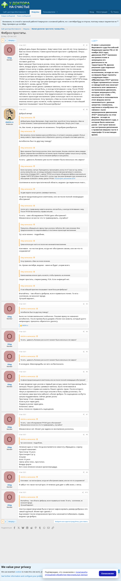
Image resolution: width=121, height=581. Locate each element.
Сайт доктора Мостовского (14, 12)
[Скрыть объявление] (118, 21)
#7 (87, 414)
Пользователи (49, 12)
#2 (87, 109)
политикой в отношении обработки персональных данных (66, 573)
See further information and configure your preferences (24, 576)
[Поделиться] (83, 45)
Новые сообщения (8, 16)
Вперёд (11, 40)
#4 (87, 332)
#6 (87, 372)
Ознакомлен (107, 573)
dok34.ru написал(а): (28, 309)
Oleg (4, 36)
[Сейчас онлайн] (9, 119)
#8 (87, 435)
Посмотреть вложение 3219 (65, 178)
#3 (87, 304)
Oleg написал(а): (26, 117)
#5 (87, 352)
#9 (87, 472)
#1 (87, 45)
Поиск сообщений (23, 16)
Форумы (35, 12)
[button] (28, 12)
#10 (86, 492)
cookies (18, 572)
